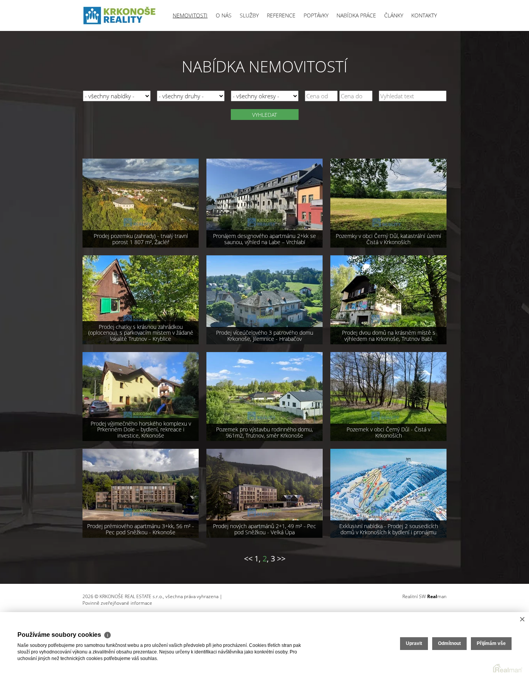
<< (248, 558)
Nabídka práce (356, 15)
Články (393, 15)
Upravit (414, 643)
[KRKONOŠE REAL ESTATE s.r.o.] (119, 15)
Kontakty (424, 15)
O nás (224, 15)
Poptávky (316, 15)
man (437, 596)
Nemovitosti (190, 15)
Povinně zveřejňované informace (117, 603)
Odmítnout (449, 643)
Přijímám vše (491, 643)
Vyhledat (264, 114)
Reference (281, 15)
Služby (249, 15)
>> (281, 558)
